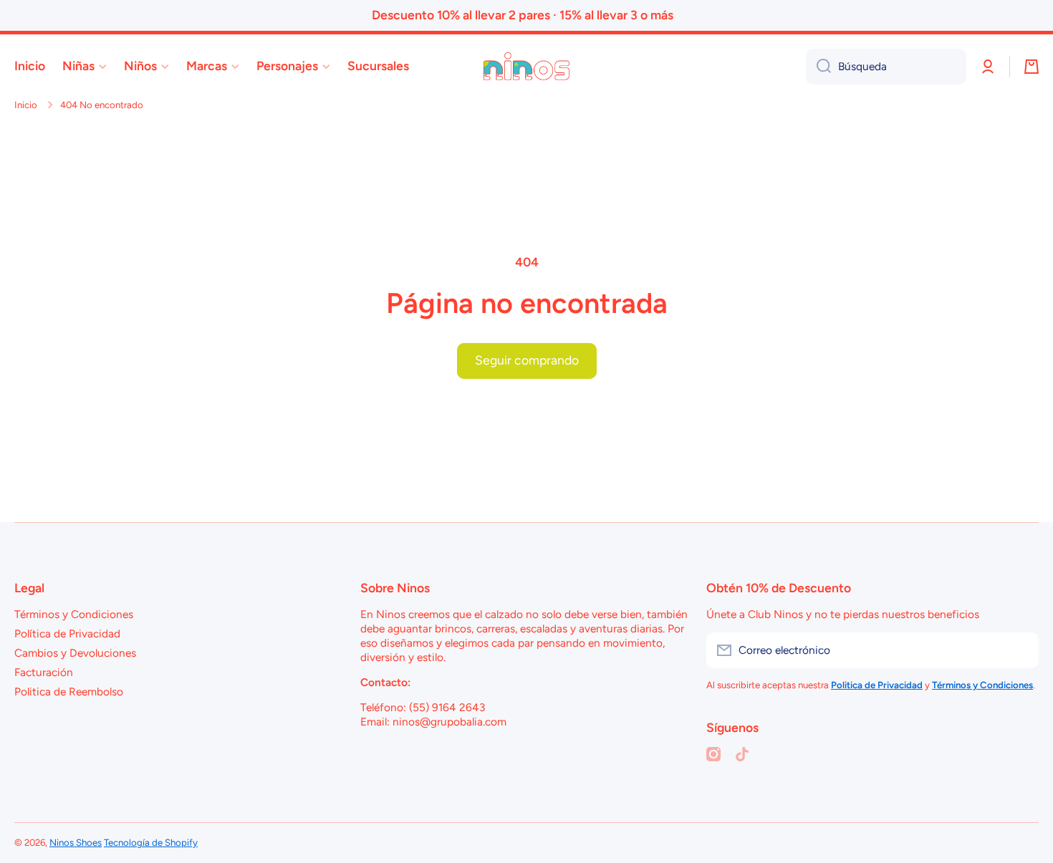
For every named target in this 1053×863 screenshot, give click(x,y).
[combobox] (886, 67)
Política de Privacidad (67, 633)
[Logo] (526, 66)
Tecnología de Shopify (151, 842)
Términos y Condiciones (73, 614)
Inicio (25, 104)
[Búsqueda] (818, 67)
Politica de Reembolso (68, 691)
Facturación (43, 672)
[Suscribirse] (1021, 650)
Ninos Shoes (75, 842)
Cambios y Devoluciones (75, 653)
